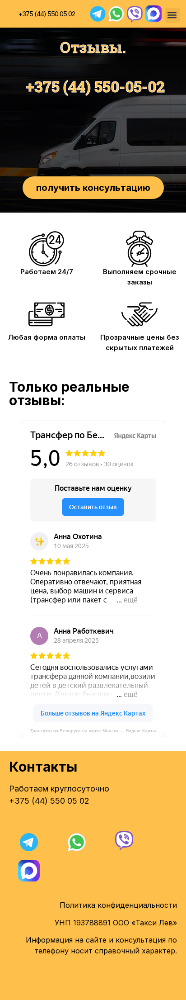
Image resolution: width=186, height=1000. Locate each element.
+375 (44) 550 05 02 (46, 13)
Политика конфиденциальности (118, 905)
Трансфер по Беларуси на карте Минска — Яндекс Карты (93, 730)
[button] (172, 15)
